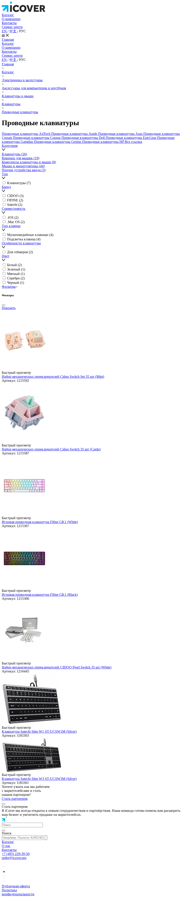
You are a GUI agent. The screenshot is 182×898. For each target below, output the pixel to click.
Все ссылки (133, 142)
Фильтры (9, 286)
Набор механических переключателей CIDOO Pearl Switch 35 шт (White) (56, 667)
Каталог (8, 15)
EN (5, 31)
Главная (8, 39)
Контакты (9, 23)
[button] (91, 148)
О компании (11, 19)
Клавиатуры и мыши (18, 96)
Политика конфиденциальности (18, 892)
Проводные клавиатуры (20, 112)
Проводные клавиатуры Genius (58, 142)
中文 (13, 31)
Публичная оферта (16, 886)
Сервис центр (12, 27)
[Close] (3, 305)
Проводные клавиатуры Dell (83, 138)
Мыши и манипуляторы (23, 166)
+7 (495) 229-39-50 (16, 854)
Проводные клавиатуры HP (103, 142)
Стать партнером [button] (15, 799)
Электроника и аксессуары (22, 80)
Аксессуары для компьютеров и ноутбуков (34, 88)
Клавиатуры (11, 104)
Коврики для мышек (20, 158)
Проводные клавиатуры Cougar (37, 138)
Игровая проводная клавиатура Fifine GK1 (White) (40, 522)
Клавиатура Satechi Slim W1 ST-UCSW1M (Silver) (39, 731)
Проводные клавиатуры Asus (120, 134)
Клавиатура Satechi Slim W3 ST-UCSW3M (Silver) (39, 779)
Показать (9, 308)
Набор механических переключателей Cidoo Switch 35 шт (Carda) (51, 449)
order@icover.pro (14, 858)
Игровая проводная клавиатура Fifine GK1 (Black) (40, 594)
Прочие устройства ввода (24, 170)
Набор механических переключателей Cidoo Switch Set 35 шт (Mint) (53, 376)
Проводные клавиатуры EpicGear (131, 138)
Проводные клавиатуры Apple (74, 134)
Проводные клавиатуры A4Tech (26, 134)
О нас (6, 846)
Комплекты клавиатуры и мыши (29, 162)
